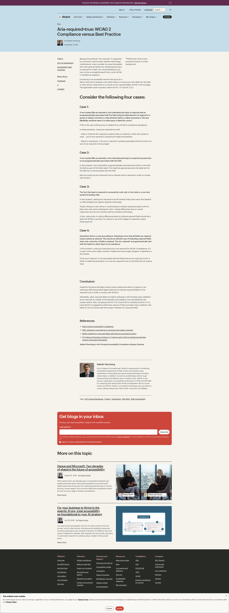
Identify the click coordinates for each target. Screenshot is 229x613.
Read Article (61, 495)
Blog (117, 564)
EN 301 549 (140, 568)
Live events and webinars (122, 569)
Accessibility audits (103, 567)
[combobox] (159, 10)
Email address (65, 427)
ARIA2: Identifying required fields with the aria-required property (109, 334)
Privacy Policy (11, 602)
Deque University (102, 575)
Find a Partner (135, 10)
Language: (148, 10)
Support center (102, 583)
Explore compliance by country (143, 581)
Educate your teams (84, 579)
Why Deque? (160, 560)
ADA (137, 560)
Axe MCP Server (63, 564)
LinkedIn (60, 89)
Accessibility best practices (64, 68)
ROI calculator (121, 585)
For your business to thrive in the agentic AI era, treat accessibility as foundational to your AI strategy (79, 511)
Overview (60, 560)
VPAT (137, 572)
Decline (109, 608)
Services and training (104, 563)
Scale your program (84, 568)
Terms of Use (83, 600)
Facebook (61, 81)
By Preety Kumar (84, 475)
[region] (114, 603)
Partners (158, 575)
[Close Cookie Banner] (226, 596)
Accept (119, 608)
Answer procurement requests (85, 584)
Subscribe (164, 432)
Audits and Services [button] (94, 17)
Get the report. (140, 3)
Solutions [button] (110, 17)
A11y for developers (65, 63)
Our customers (160, 571)
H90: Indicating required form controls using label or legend (107, 330)
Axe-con (119, 575)
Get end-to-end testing (82, 573)
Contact (167, 17)
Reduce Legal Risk (84, 564)
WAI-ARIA (126, 399)
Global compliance (84, 560)
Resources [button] (123, 17)
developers (116, 399)
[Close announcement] (170, 2)
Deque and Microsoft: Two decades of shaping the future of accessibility (81, 467)
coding (107, 399)
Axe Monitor (61, 572)
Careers (158, 579)
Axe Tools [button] (78, 17)
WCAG (138, 576)
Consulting (100, 571)
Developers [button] (136, 17)
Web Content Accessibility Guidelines (97, 326)
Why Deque (150, 17)
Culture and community (159, 565)
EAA (137, 564)
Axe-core (60, 584)
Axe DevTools (62, 568)
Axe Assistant (62, 580)
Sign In (122, 10)
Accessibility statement (121, 580)
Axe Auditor (61, 576)
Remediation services (104, 579)
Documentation (102, 587)
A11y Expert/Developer (94, 399)
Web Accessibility (138, 399)
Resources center (122, 560)
